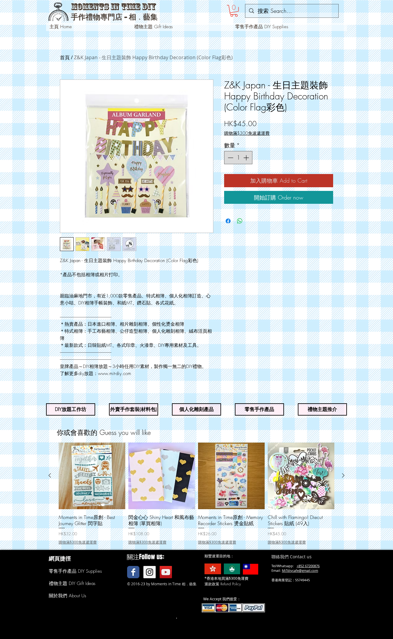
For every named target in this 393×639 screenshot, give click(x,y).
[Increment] (246, 157)
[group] (196, 493)
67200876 (312, 565)
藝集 (150, 17)
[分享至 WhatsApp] (239, 221)
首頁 (65, 57)
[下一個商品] (343, 475)
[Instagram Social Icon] (149, 572)
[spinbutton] (238, 157)
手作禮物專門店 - (100, 17)
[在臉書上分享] (228, 221)
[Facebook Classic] (133, 572)
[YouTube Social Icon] (166, 572)
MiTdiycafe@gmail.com (300, 570)
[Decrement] (230, 157)
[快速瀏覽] (92, 476)
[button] (234, 11)
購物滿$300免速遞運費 (247, 133)
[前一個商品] (49, 475)
